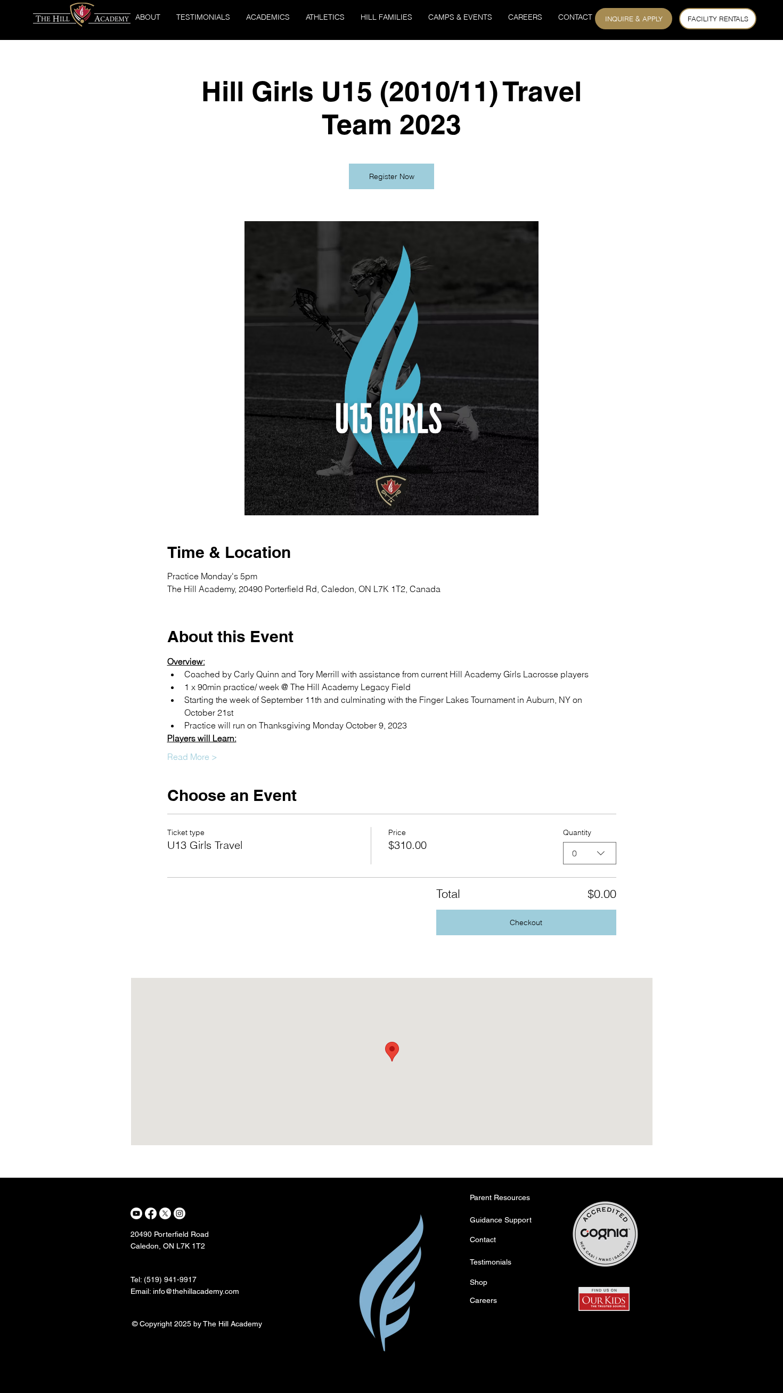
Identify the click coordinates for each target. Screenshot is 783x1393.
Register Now (391, 176)
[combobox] (589, 853)
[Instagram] (179, 1213)
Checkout (526, 922)
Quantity (577, 832)
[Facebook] (151, 1213)
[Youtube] (136, 1213)
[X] (165, 1213)
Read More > (192, 756)
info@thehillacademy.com (196, 1291)
